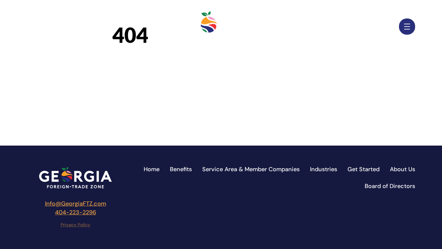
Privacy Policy (75, 225)
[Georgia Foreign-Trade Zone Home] (221, 26)
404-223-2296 (75, 212)
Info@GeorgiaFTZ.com (75, 204)
